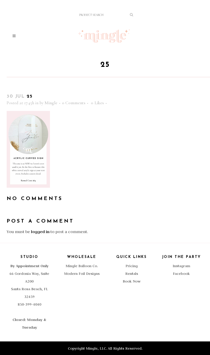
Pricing (131, 266)
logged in (40, 231)
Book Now (132, 281)
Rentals (131, 273)
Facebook (181, 273)
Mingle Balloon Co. (82, 266)
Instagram (181, 266)
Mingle (51, 103)
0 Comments (73, 103)
